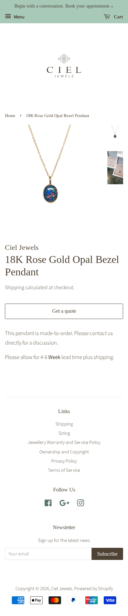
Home (10, 115)
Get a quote (64, 311)
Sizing (64, 433)
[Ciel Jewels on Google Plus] (64, 504)
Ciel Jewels (61, 588)
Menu (19, 17)
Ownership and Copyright (64, 451)
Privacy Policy (64, 461)
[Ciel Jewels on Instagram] (80, 504)
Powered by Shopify (93, 588)
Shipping (14, 287)
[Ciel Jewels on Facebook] (48, 504)
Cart (118, 16)
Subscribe (107, 554)
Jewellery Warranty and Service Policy (64, 442)
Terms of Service (64, 470)
